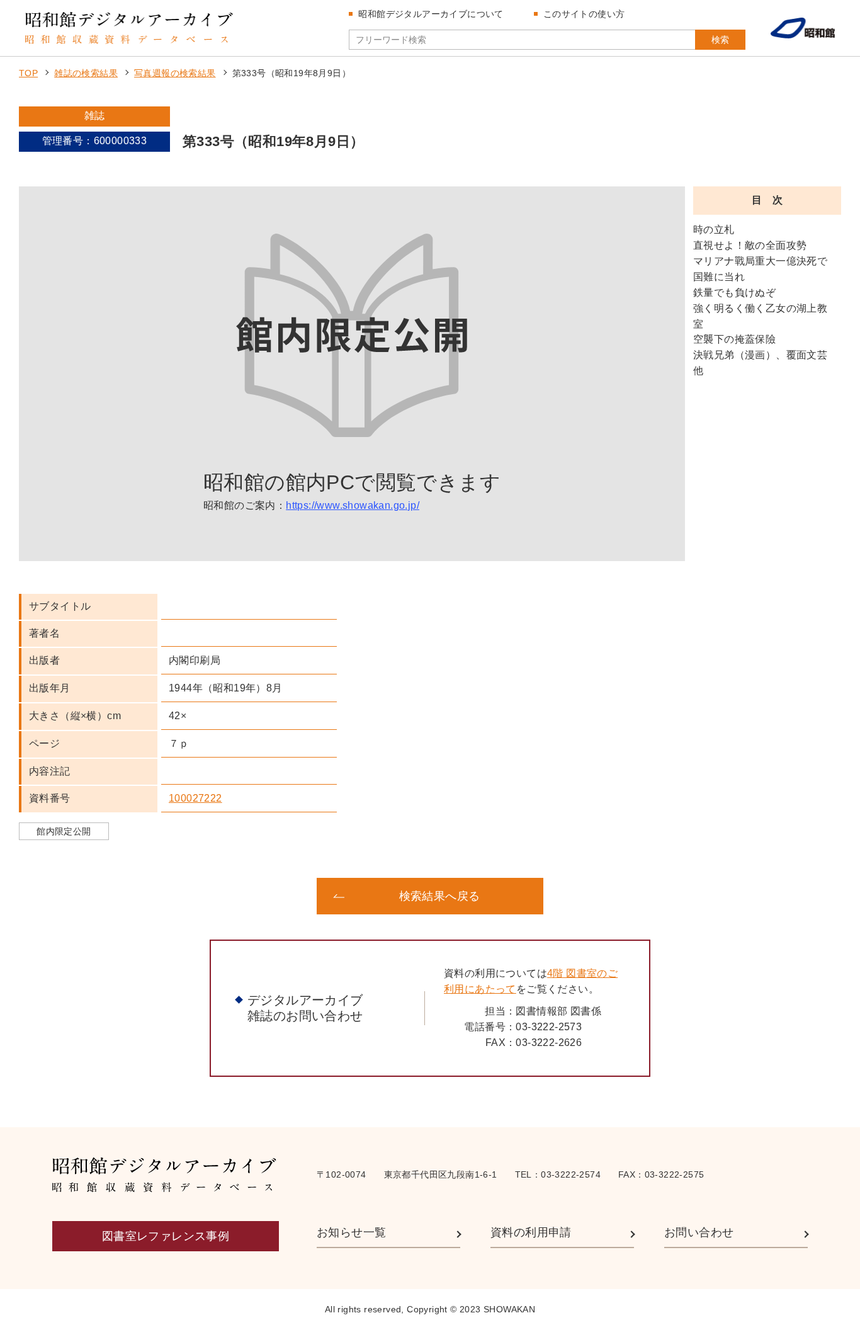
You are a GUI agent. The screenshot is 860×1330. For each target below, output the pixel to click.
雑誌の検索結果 (86, 73)
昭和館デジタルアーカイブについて (430, 14)
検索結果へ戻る (439, 896)
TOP (28, 73)
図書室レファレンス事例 (165, 1236)
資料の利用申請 (531, 1232)
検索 (720, 40)
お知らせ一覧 (351, 1232)
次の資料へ (650, 896)
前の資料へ (210, 896)
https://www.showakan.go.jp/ (352, 505)
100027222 (195, 798)
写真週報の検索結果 (175, 73)
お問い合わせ (698, 1232)
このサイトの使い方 (584, 14)
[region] (767, 391)
